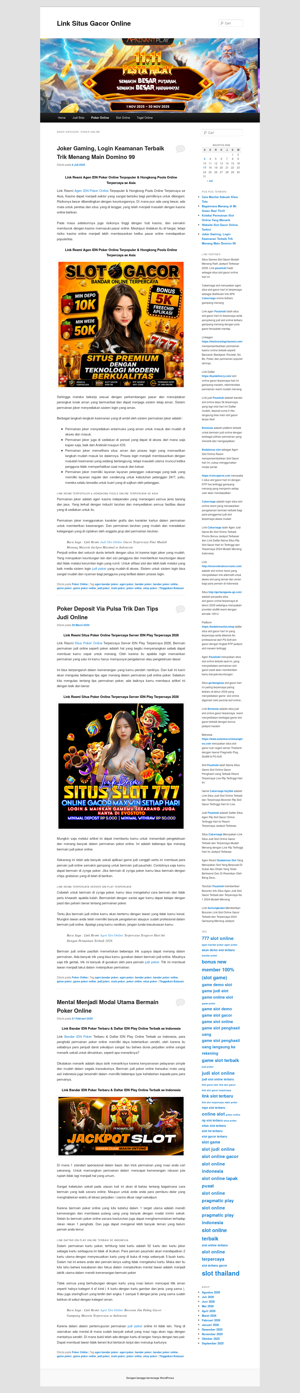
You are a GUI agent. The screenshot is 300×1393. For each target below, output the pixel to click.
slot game (211, 1142)
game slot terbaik (220, 1060)
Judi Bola (78, 117)
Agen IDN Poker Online (91, 190)
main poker (118, 588)
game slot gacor (217, 1015)
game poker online (84, 588)
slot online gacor (220, 1156)
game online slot (217, 997)
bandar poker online (165, 584)
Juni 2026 (208, 1301)
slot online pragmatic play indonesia (218, 1214)
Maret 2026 (209, 1315)
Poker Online (100, 117)
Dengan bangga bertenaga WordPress (150, 1378)
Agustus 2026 (211, 1292)
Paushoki (220, 311)
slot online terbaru (215, 1245)
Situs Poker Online (88, 643)
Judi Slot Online (111, 542)
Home (61, 117)
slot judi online (218, 1149)
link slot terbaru (217, 1096)
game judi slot (215, 990)
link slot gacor (227, 1084)
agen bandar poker (106, 584)
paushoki (220, 268)
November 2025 (212, 1334)
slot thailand (221, 1273)
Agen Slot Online (111, 935)
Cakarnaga (209, 298)
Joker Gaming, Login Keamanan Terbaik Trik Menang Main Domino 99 (219, 238)
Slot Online (123, 117)
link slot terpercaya (213, 1102)
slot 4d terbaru (212, 1131)
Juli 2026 (208, 1297)
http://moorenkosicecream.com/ (222, 566)
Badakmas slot (211, 450)
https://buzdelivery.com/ (216, 376)
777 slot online (217, 938)
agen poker (127, 584)
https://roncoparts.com (216, 475)
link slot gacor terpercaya (216, 1090)
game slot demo (217, 1008)
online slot (213, 1114)
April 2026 (208, 1311)
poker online (134, 588)
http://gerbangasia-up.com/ (225, 592)
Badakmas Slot (226, 860)
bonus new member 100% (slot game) (218, 969)
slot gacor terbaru (214, 1136)
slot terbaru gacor (214, 1265)
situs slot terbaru (214, 1126)
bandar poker (143, 584)
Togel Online (145, 117)
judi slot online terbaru (218, 1079)
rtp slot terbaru (212, 1120)
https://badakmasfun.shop (218, 626)
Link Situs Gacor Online (94, 23)
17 (204, 167)
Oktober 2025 (211, 1339)
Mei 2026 (208, 1306)
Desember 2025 (212, 1329)
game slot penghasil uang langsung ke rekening (221, 1047)
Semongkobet (216, 908)
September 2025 (213, 1343)
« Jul (210, 181)
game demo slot (217, 984)
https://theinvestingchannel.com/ (222, 341)
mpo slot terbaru (213, 1107)
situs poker (150, 588)
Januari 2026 (210, 1325)
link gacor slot (210, 1084)
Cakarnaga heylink (221, 791)
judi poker (99, 568)
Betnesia (207, 428)
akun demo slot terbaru (218, 950)
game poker (64, 588)
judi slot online (218, 1073)
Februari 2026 (211, 1320)
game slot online (217, 1021)
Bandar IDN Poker (78, 1036)
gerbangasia (216, 683)
